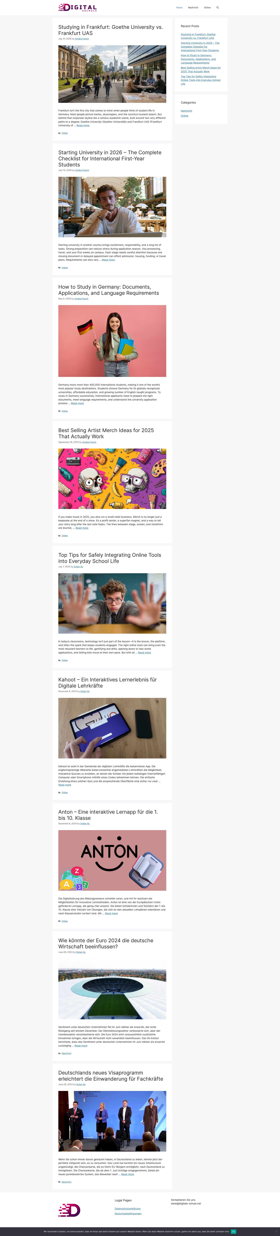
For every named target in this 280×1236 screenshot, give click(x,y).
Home (179, 7)
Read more (83, 125)
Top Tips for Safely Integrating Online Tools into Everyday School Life (109, 558)
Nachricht (193, 7)
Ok (233, 1231)
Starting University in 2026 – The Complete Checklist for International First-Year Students (109, 158)
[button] (218, 7)
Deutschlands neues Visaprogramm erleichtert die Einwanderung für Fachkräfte (110, 1076)
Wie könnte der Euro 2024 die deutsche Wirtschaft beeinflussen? (105, 943)
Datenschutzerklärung (127, 1208)
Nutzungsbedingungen (128, 1213)
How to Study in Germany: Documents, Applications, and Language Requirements (108, 290)
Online (207, 7)
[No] (276, 1231)
